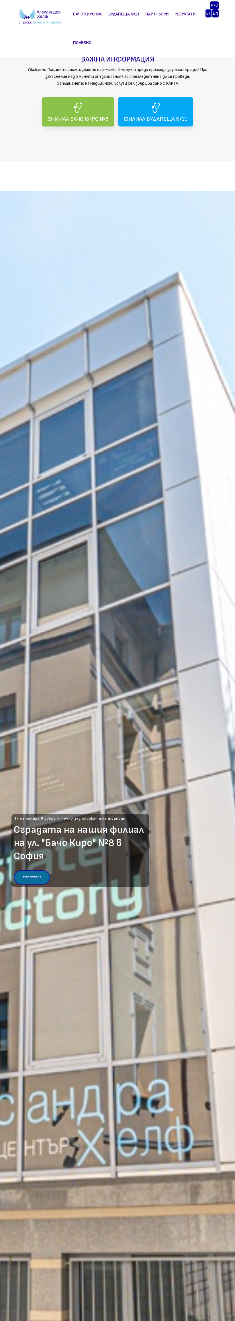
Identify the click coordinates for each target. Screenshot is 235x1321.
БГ (208, 13)
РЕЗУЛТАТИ (185, 14)
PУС (214, 5)
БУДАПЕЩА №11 (124, 14)
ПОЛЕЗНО (82, 43)
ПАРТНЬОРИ (157, 14)
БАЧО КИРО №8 (88, 14)
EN (215, 13)
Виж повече (32, 876)
